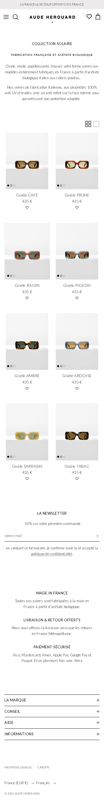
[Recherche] (18, 17)
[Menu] (6, 17)
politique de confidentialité (51, 554)
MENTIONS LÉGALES (18, 767)
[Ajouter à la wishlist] (27, 207)
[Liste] (96, 124)
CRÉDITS (43, 767)
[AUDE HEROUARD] (52, 19)
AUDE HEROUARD (27, 793)
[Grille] (88, 124)
